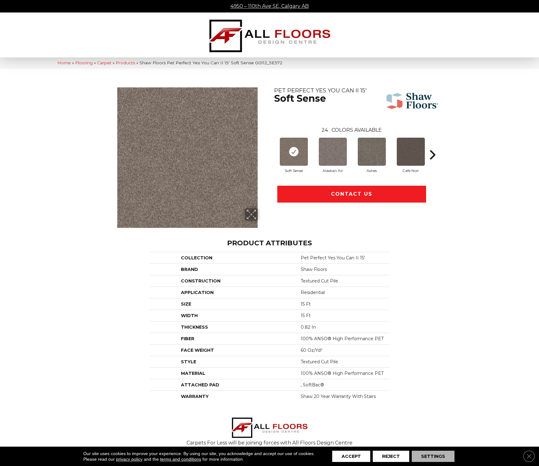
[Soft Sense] (293, 151)
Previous (271, 145)
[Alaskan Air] (332, 151)
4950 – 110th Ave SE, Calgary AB (270, 6)
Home (64, 62)
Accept (351, 456)
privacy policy (129, 459)
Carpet (104, 62)
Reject (391, 456)
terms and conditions (180, 459)
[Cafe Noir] (410, 151)
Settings (433, 456)
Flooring (84, 62)
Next (432, 145)
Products (125, 62)
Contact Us (351, 194)
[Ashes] (371, 151)
